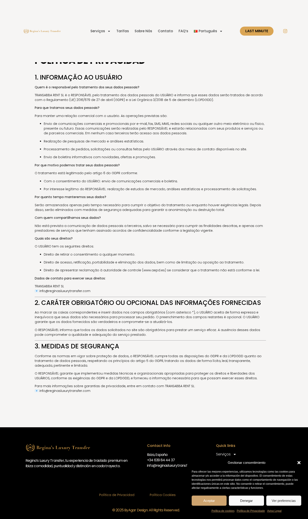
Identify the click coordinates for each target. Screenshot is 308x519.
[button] (299, 462)
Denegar (246, 501)
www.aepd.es (154, 270)
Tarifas (122, 31)
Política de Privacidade (251, 510)
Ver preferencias (284, 501)
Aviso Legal (274, 510)
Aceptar (209, 501)
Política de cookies (222, 510)
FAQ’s (183, 31)
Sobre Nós (143, 31)
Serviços (97, 31)
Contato (165, 31)
